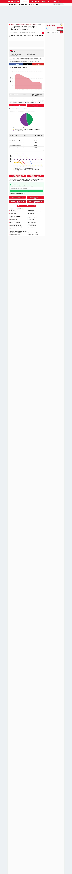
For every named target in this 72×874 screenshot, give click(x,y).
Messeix (25, 35)
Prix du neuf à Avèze (32, 225)
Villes (37, 4)
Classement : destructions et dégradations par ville (17, 176)
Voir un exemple (60, 27)
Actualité (12, 24)
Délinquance (18, 24)
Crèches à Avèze (31, 220)
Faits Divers (21, 4)
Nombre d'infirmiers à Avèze (15, 222)
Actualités (24, 1)
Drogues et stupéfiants (31, 54)
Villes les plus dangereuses (17, 105)
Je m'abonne (26, 191)
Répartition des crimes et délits (16, 54)
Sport (31, 1)
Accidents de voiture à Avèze (15, 225)
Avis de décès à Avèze (14, 219)
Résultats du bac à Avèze (15, 234)
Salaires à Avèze (13, 228)
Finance (43, 1)
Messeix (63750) (13, 213)
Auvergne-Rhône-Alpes (26, 24)
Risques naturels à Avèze (15, 220)
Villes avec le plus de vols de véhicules (35, 198)
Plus (54, 1)
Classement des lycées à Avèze (16, 224)
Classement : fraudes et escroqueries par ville (35, 176)
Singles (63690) (31, 210)
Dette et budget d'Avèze (32, 217)
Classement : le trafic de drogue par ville (26, 205)
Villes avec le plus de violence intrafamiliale (35, 202)
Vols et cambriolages (14, 55)
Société (15, 4)
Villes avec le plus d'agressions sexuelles (17, 202)
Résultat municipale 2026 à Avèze (16, 232)
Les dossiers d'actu (50, 30)
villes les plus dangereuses (29, 61)
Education (27, 4)
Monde (32, 4)
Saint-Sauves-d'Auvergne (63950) (34, 211)
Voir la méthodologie (36, 102)
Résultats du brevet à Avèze (33, 232)
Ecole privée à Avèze (32, 222)
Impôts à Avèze (31, 219)
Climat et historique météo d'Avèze (17, 227)
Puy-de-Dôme (34, 24)
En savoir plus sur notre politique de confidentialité (17, 193)
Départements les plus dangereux (35, 106)
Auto (49, 1)
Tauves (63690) (13, 210)
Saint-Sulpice (19, 35)
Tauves (15, 35)
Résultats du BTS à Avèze (33, 234)
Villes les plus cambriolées (17, 197)
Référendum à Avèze (32, 227)
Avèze (11, 217)
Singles (29, 35)
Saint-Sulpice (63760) (14, 211)
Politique (11, 4)
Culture (37, 1)
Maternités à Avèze (31, 224)
